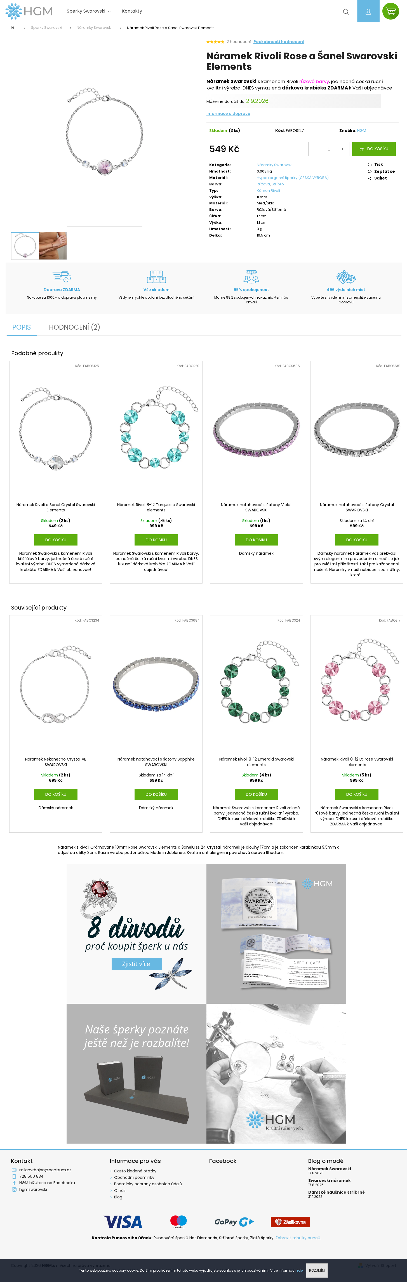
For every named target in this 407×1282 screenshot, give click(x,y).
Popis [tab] (21, 327)
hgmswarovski (33, 1189)
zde (300, 1270)
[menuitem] (88, 11)
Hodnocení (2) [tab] (74, 327)
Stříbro (278, 184)
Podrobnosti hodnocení (278, 41)
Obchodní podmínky (134, 1177)
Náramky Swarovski (275, 164)
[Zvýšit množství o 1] (342, 149)
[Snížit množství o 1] (315, 149)
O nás (120, 1190)
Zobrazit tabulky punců (298, 1238)
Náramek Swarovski (329, 1169)
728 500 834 (31, 1176)
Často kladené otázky (135, 1171)
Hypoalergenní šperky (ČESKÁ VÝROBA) (293, 177)
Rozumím (317, 1270)
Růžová (263, 184)
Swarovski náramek (329, 1181)
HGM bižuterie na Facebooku (47, 1183)
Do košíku (377, 149)
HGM (361, 130)
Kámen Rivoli (268, 190)
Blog (118, 1197)
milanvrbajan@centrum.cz (45, 1170)
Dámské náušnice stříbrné (336, 1192)
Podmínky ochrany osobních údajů (148, 1184)
